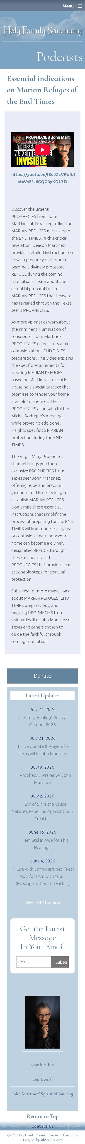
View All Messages (42, 902)
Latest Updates (42, 695)
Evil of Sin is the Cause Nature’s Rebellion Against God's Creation (42, 811)
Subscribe (62, 962)
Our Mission (42, 1064)
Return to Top (42, 1116)
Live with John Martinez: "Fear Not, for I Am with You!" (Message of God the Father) (45, 876)
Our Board (42, 1079)
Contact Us (42, 1126)
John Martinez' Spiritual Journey (42, 1094)
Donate (42, 676)
